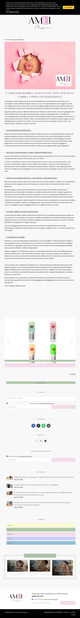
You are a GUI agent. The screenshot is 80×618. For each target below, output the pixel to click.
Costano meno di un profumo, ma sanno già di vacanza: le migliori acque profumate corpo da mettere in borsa (43, 493)
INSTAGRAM (49, 280)
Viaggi (9, 543)
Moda (9, 538)
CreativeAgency (23, 612)
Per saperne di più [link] (12, 12)
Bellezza (9, 529)
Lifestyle (9, 534)
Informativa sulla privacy (47, 403)
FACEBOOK (39, 280)
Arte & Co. (10, 525)
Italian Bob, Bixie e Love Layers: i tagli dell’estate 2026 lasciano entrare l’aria (44, 477)
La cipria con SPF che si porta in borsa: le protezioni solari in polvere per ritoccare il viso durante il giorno (42, 503)
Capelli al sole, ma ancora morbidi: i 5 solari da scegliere (36, 485)
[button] (8, 342)
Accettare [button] (68, 7)
